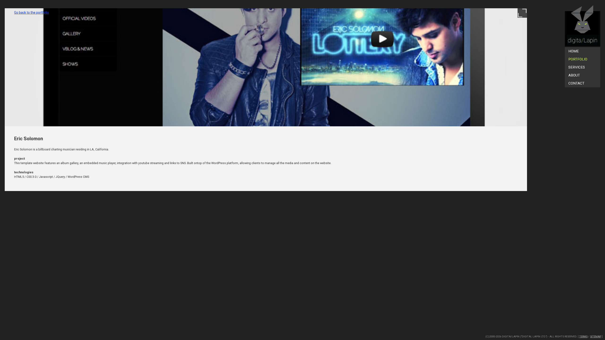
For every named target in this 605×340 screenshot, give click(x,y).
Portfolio (577, 59)
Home (573, 51)
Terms (583, 336)
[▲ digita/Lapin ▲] (582, 26)
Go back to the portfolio (31, 12)
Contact (576, 83)
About (574, 75)
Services (576, 67)
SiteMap (595, 336)
